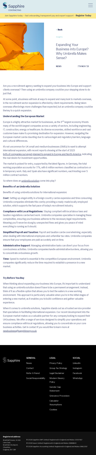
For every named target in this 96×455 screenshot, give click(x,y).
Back (60, 30)
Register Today (83, 16)
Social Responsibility (35, 378)
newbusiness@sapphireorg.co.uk (20, 331)
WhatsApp (77, 378)
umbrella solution (30, 181)
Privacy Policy (56, 363)
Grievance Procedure (60, 396)
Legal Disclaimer (57, 373)
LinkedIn (76, 363)
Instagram (77, 368)
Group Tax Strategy (58, 368)
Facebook (77, 373)
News (29, 363)
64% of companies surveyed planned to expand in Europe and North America (42, 154)
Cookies (53, 410)
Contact (30, 368)
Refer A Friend (33, 373)
